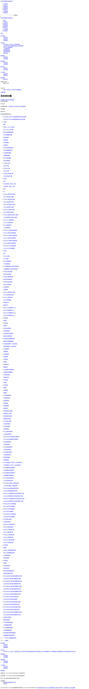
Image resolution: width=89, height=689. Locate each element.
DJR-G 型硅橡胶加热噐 (10, 637)
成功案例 (5, 40)
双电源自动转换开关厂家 (9, 682)
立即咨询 (3, 99)
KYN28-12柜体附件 (8, 47)
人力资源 (5, 11)
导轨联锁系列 (6, 50)
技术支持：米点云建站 (69, 687)
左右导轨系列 (6, 51)
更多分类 (5, 53)
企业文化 (5, 38)
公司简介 (5, 37)
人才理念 (5, 73)
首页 (4, 20)
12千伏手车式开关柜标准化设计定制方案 (13, 45)
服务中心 (5, 9)
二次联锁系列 (6, 48)
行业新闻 (5, 58)
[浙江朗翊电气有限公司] (7, 1)
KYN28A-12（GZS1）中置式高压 (11, 44)
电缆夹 (6, 640)
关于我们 (5, 3)
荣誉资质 (5, 8)
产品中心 (5, 5)
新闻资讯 (5, 6)
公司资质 (5, 64)
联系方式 (5, 79)
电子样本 (5, 69)
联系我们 (5, 12)
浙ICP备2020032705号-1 (42, 687)
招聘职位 (5, 75)
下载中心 (5, 68)
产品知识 (5, 57)
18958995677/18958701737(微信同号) (17, 106)
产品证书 (5, 62)
